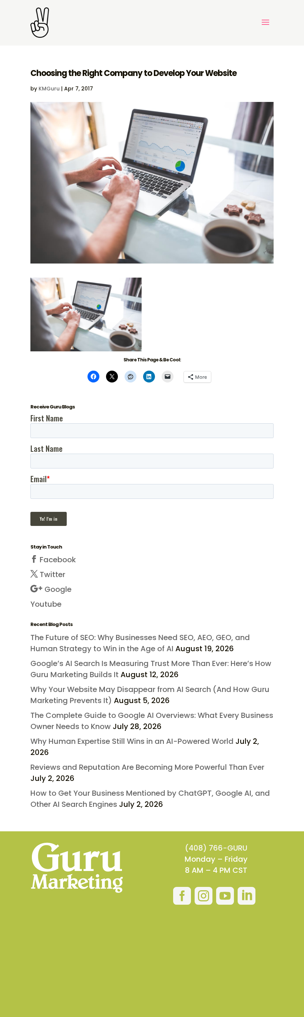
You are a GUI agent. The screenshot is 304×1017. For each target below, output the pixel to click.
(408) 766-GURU (216, 848)
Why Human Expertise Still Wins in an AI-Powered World (132, 741)
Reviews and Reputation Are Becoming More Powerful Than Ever (147, 767)
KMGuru (49, 88)
